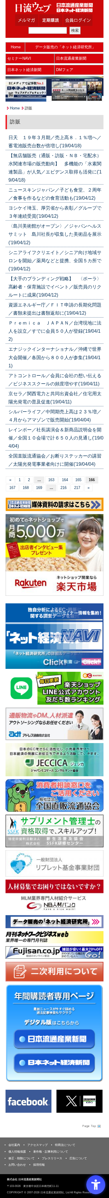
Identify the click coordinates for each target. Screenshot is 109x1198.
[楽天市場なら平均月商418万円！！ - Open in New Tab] (54, 554)
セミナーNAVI (19, 58)
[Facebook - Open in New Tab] (28, 1101)
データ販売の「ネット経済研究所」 (65, 47)
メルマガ (34, 20)
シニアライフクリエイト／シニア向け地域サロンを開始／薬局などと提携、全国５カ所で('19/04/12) (54, 260)
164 (65, 480)
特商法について (65, 1144)
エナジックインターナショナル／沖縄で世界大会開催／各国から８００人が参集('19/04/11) (54, 357)
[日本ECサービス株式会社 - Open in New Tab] (54, 688)
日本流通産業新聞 (71, 58)
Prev (14, 637)
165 (78, 480)
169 (39, 487)
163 (51, 480)
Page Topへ (91, 1126)
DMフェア (64, 70)
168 (26, 487)
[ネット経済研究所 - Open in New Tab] (54, 636)
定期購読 (58, 20)
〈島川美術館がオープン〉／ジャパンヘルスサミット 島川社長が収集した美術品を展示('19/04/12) (54, 234)
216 (63, 487)
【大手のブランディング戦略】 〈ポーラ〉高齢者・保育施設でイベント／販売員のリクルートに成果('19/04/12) (54, 286)
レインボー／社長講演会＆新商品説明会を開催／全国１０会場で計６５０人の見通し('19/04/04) (55, 438)
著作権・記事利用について (50, 1151)
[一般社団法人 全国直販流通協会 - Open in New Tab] (54, 795)
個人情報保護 (17, 1151)
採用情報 (39, 1164)
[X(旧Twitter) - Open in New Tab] (79, 1101)
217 (77, 487)
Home (16, 47)
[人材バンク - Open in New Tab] (54, 895)
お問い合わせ (17, 1164)
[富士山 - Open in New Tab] (54, 952)
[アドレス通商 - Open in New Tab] (54, 723)
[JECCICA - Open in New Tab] (54, 759)
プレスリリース (52, 1158)
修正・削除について (21, 1158)
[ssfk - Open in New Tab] (54, 831)
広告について (78, 1158)
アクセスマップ (37, 1144)
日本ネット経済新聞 (24, 70)
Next (94, 637)
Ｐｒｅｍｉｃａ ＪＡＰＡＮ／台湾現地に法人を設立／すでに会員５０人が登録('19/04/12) (54, 331)
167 (12, 487)
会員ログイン (82, 20)
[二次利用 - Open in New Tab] (54, 971)
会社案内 (14, 1144)
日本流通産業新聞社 (54, 7)
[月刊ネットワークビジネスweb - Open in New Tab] (54, 937)
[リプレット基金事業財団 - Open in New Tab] (54, 863)
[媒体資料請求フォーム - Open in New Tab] (54, 504)
